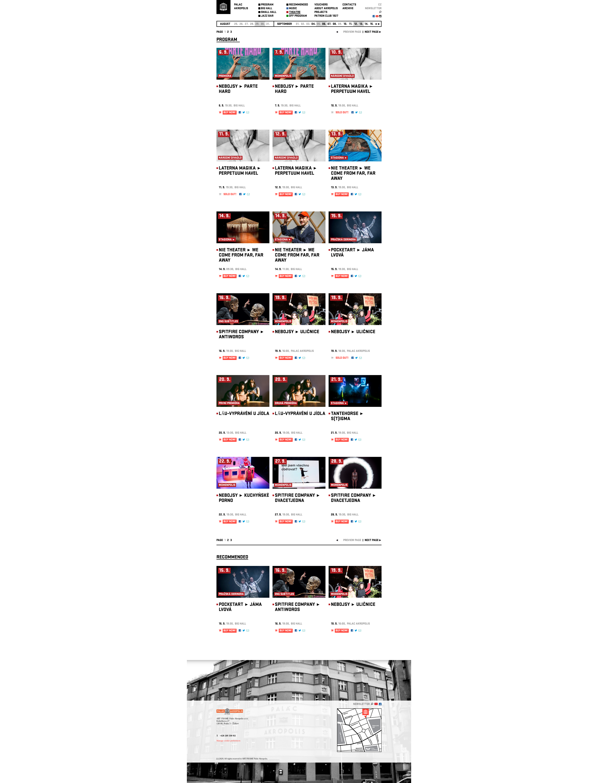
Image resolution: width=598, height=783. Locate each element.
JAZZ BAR (267, 16)
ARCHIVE (347, 8)
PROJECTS (320, 12)
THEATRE (294, 12)
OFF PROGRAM (298, 16)
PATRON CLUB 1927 (326, 16)
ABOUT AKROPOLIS (326, 8)
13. (361, 24)
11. (350, 24)
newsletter (373, 8)
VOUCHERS (321, 5)
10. (345, 24)
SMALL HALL (268, 12)
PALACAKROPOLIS (241, 6)
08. (335, 24)
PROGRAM (267, 5)
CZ (380, 5)
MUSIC (293, 8)
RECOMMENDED (298, 5)
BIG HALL (266, 8)
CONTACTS (349, 5)
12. (356, 24)
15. (372, 24)
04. (313, 24)
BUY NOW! (229, 113)
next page (371, 32)
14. (366, 24)
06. (324, 24)
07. (329, 24)
